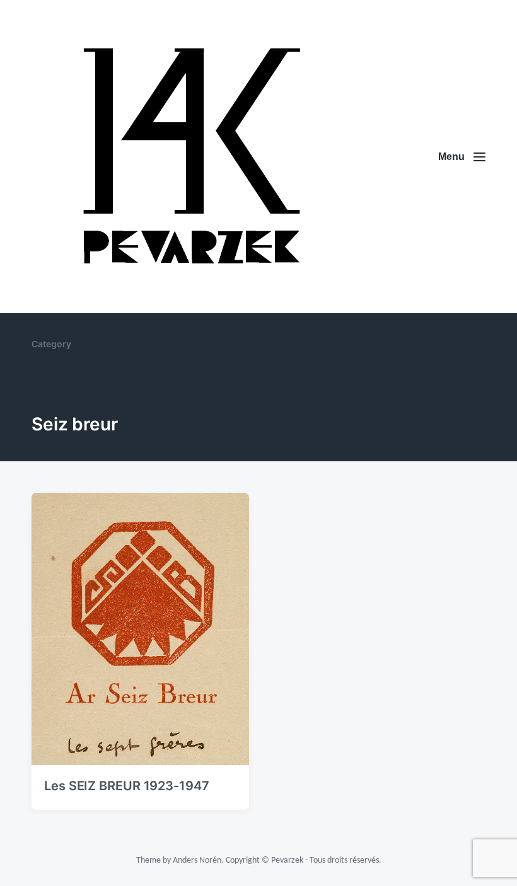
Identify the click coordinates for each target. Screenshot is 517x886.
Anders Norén (197, 860)
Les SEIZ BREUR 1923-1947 (126, 785)
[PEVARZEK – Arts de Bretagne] (189, 156)
